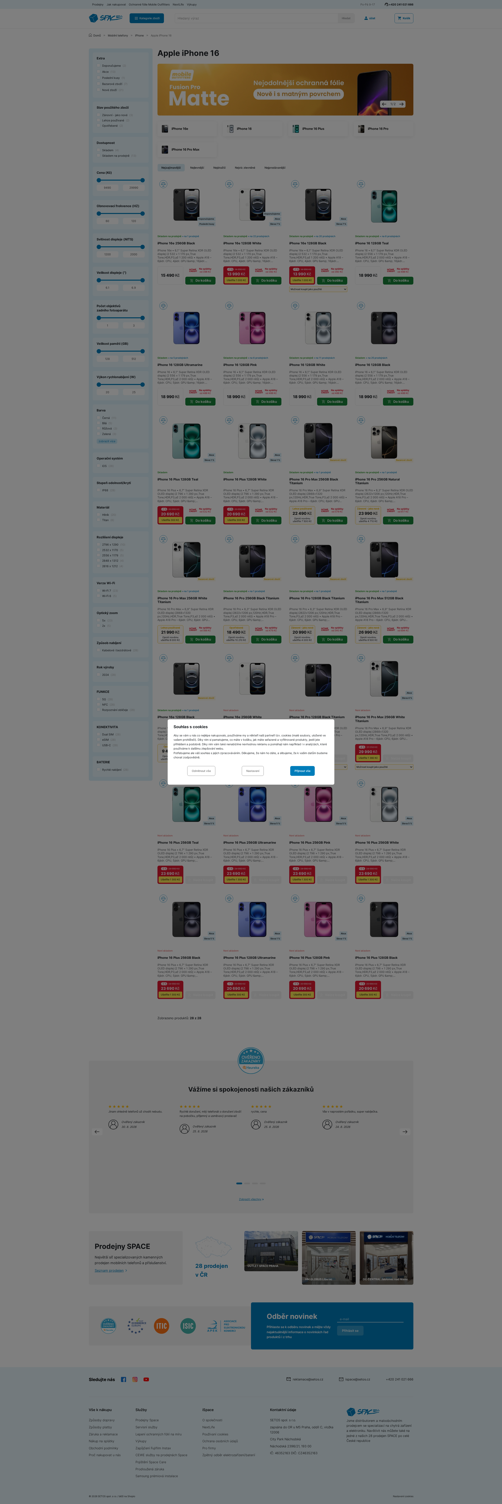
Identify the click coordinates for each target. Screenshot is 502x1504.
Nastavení (252, 770)
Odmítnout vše (201, 770)
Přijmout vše (302, 770)
